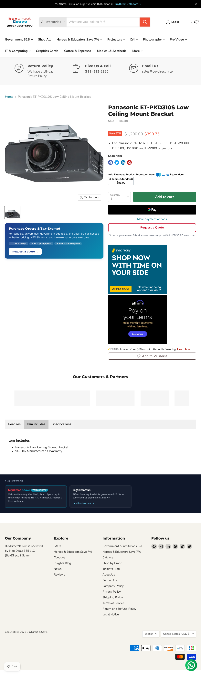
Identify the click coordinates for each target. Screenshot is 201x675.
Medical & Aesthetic (111, 51)
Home (9, 97)
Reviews (59, 574)
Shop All (44, 39)
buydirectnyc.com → (83, 503)
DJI (132, 39)
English (148, 634)
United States (176, 634)
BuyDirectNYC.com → (127, 4)
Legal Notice (110, 614)
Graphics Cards (47, 51)
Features (14, 424)
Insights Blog (62, 563)
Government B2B (18, 39)
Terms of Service (113, 603)
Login (175, 22)
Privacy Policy (111, 592)
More (136, 51)
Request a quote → (25, 251)
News (57, 569)
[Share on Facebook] (110, 162)
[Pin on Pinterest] (129, 162)
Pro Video (177, 39)
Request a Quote (152, 227)
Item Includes (36, 424)
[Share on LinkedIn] (123, 162)
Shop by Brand (112, 563)
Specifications (61, 424)
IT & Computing (16, 51)
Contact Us (109, 580)
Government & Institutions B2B (122, 546)
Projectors (115, 39)
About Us (108, 574)
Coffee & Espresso (77, 51)
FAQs (57, 546)
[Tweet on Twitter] (116, 162)
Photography (152, 39)
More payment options (152, 219)
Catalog (107, 557)
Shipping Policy (112, 597)
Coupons (59, 557)
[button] (152, 356)
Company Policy (113, 586)
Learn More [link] (177, 174)
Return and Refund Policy (119, 609)
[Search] (145, 22)
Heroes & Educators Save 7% (78, 39)
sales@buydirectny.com (158, 71)
